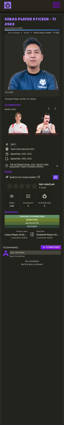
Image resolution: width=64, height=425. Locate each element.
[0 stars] (5, 186)
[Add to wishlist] (55, 177)
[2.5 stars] (20, 186)
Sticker (27, 33)
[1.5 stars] (14, 186)
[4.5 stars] (32, 186)
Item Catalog (14, 33)
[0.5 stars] (8, 186)
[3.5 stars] (26, 186)
